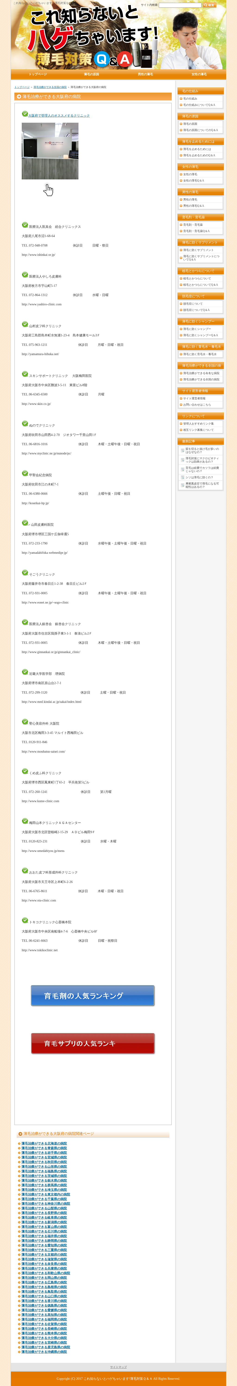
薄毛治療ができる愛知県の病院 (44, 1245)
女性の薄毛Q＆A (193, 180)
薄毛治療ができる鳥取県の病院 (44, 1291)
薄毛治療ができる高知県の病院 (44, 1315)
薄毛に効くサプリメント (198, 250)
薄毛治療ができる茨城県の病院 (44, 1176)
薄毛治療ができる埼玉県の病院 (44, 1190)
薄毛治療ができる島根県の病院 (44, 1287)
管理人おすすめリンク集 (198, 423)
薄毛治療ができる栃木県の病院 (44, 1180)
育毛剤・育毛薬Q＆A (196, 231)
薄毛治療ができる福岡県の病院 (44, 1319)
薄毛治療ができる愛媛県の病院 (44, 1310)
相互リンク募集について (198, 430)
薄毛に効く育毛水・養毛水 (200, 354)
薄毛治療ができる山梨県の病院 (44, 1208)
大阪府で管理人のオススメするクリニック (59, 115)
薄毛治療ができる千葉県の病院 (44, 1199)
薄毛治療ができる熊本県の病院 (44, 1333)
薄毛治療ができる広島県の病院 (44, 1282)
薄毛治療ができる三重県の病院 (44, 1250)
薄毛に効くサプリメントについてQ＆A (201, 258)
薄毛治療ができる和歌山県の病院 (46, 1273)
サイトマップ (118, 1367)
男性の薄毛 (190, 199)
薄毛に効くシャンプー (197, 329)
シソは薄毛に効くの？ (199, 477)
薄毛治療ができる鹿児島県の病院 (46, 1347)
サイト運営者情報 (194, 398)
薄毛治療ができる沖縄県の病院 (44, 1352)
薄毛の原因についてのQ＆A (200, 130)
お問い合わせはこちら (197, 404)
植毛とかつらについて (197, 278)
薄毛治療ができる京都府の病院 (44, 1254)
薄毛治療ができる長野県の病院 (44, 1213)
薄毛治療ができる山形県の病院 (44, 1166)
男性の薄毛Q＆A (193, 205)
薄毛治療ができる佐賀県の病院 (44, 1324)
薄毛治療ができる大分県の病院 (44, 1338)
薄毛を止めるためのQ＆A (199, 155)
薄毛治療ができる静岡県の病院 (44, 1240)
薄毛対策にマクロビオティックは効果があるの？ (202, 460)
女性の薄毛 (190, 174)
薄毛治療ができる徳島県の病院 (44, 1305)
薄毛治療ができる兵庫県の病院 (44, 1268)
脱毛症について (193, 303)
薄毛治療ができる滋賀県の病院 (44, 1259)
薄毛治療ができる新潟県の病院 (44, 1222)
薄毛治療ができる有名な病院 (201, 373)
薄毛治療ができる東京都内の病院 (46, 1194)
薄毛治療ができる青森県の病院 (44, 1148)
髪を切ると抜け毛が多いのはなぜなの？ (202, 450)
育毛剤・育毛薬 (193, 224)
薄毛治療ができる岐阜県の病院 (44, 1217)
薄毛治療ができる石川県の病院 (44, 1231)
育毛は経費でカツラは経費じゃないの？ (202, 469)
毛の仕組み (190, 98)
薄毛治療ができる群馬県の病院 (44, 1185)
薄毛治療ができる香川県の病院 (44, 1301)
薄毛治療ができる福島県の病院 (44, 1171)
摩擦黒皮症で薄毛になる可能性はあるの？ (202, 485)
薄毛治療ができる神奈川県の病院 (46, 1203)
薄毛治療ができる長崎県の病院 (44, 1328)
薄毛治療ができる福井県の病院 (44, 1236)
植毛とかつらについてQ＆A (200, 284)
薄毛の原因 (190, 123)
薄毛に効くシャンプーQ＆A (200, 335)
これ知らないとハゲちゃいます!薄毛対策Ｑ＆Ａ (118, 1378)
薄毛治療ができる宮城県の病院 (44, 1157)
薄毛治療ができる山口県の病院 (44, 1296)
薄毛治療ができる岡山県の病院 (44, 1278)
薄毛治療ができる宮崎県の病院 (44, 1342)
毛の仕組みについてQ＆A (199, 104)
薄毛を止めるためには (197, 149)
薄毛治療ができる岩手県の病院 (44, 1152)
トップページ (22, 87)
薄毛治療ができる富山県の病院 (44, 1227)
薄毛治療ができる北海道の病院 (44, 1143)
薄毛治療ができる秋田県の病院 (44, 1162)
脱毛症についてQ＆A (196, 310)
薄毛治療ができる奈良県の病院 (44, 1264)
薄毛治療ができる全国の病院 (50, 87)
